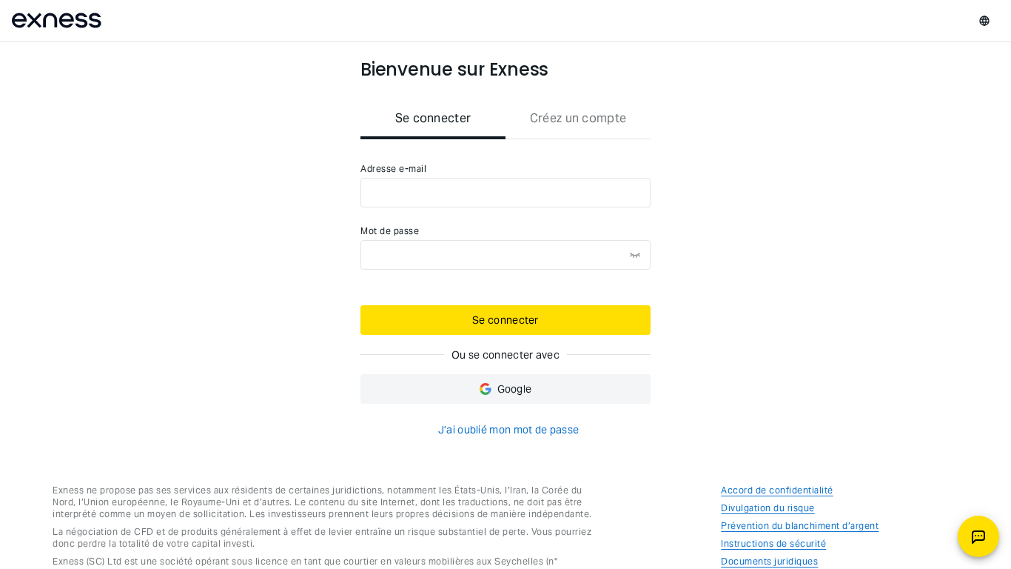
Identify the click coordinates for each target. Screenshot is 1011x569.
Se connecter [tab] (433, 118)
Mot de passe (389, 230)
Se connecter (505, 320)
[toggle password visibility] (635, 254)
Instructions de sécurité (773, 543)
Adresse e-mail (393, 168)
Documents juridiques (769, 561)
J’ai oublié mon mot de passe (508, 429)
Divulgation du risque (768, 507)
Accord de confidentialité (777, 490)
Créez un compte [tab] (578, 118)
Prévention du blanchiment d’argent (800, 525)
